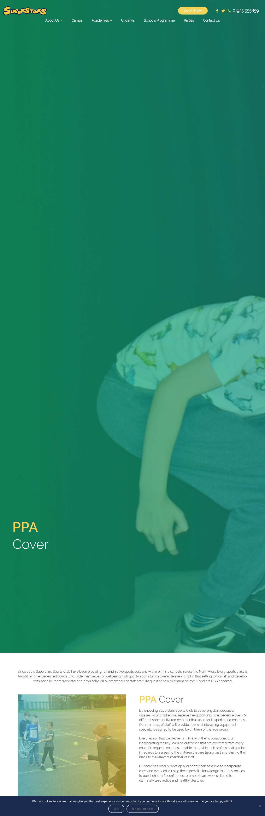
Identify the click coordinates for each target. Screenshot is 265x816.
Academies (100, 20)
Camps (77, 20)
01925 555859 (246, 10)
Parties (189, 20)
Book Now (192, 10)
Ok (116, 809)
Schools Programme (159, 20)
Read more (142, 809)
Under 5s (128, 20)
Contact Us (211, 20)
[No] (260, 806)
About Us (52, 20)
